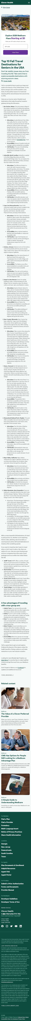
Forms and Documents (10, 887)
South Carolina (7, 853)
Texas (3, 856)
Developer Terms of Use (10, 902)
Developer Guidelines (9, 899)
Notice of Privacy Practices (11, 832)
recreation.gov (21, 139)
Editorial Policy (21, 1017)
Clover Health (7, 81)
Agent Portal (6, 875)
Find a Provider (7, 822)
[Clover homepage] (7, 2)
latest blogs (4, 660)
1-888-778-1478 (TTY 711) (10, 914)
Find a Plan (5, 819)
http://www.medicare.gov (7, 982)
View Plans (15, 52)
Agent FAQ (5, 872)
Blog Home (6, 7)
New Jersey (5, 847)
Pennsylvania (6, 850)
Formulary (5, 825)
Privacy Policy (21, 1019)
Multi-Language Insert (9, 828)
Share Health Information (11, 835)
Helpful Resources (8, 868)
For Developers (14, 1019)
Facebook (21, 667)
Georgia (4, 844)
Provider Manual (7, 890)
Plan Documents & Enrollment (12, 865)
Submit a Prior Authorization (12, 883)
